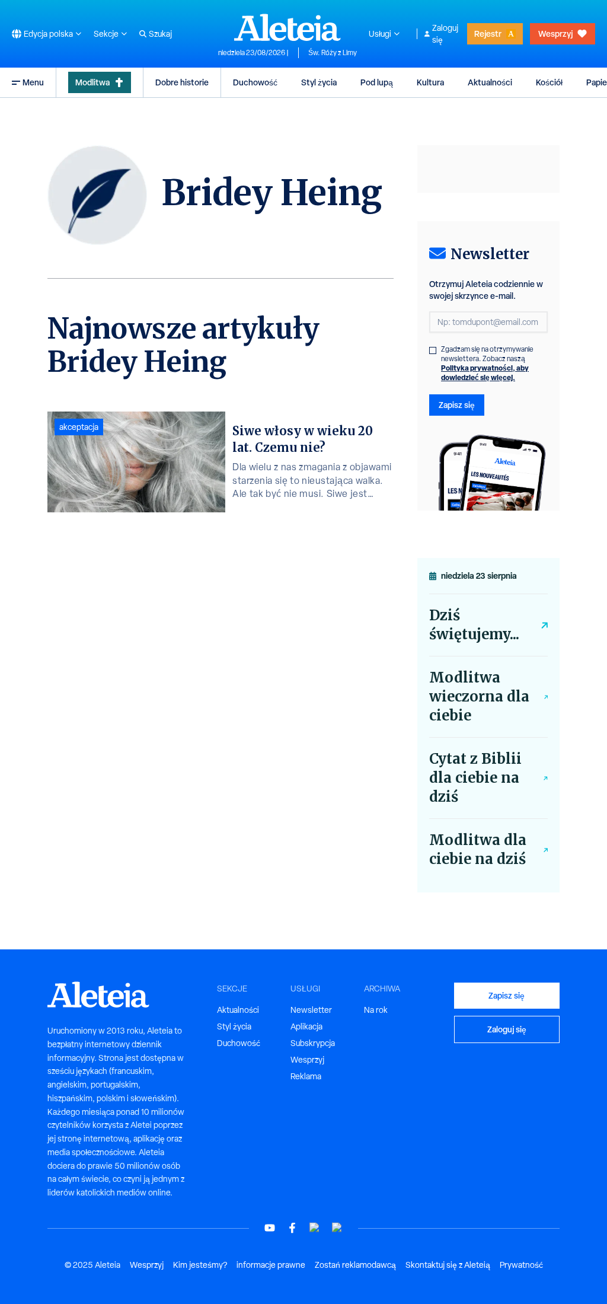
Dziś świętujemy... (474, 624)
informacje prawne (271, 1265)
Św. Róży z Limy (332, 53)
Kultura (430, 82)
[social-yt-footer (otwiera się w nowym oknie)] (269, 1228)
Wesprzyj (555, 33)
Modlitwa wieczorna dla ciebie (479, 696)
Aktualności (490, 82)
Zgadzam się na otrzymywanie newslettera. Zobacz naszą (487, 363)
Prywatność (521, 1265)
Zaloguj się (445, 34)
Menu (33, 82)
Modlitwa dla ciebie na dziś (477, 849)
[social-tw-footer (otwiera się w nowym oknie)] (314, 1228)
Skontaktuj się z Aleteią (447, 1265)
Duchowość (255, 82)
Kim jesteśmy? (200, 1265)
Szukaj (160, 33)
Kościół (549, 82)
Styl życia (319, 82)
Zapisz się (457, 404)
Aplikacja (306, 1026)
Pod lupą (376, 82)
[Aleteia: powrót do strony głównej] (287, 27)
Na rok (376, 1010)
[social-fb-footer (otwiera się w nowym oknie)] (292, 1228)
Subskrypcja (312, 1043)
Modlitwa (92, 82)
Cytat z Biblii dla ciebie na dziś (475, 778)
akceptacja (78, 427)
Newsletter (311, 1010)
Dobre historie (182, 82)
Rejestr (487, 33)
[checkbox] (432, 350)
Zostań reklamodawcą (355, 1265)
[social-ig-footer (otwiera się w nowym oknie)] (337, 1228)
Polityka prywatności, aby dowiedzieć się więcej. (485, 372)
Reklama (305, 1076)
